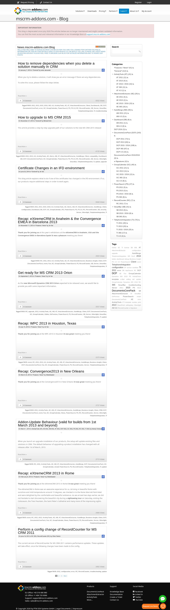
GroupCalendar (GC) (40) (124, 165)
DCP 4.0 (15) (121, 152)
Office (121, 288)
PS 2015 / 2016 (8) (123, 194)
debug (127, 259)
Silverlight (102, 159)
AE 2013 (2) (121, 100)
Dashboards (95, 105)
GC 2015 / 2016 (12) (124, 174)
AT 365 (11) (121, 87)
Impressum (77, 608)
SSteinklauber (50, 375)
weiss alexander (46, 70)
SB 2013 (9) (121, 210)
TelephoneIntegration (85, 111)
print (139, 302)
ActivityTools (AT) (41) (122, 74)
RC (77, 108)
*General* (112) (120, 71)
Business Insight (92, 261)
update (97, 162)
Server (96, 108)
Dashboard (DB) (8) (122, 120)
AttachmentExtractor (77, 105)
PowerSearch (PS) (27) (123, 184)
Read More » (22, 96)
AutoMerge (80, 156)
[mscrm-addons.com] (31, 11)
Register (138, 2)
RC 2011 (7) (121, 204)
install (57, 467)
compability (94, 156)
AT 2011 (57, 429)
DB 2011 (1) (121, 123)
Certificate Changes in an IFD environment (51, 168)
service (129, 267)
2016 (46, 105)
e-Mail (122, 279)
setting (128, 279)
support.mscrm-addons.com (98, 34)
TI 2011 (87, 429)
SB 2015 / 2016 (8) (123, 213)
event (46, 263)
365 (49, 105)
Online (46, 314)
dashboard (120, 259)
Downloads (92, 11)
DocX (133, 256)
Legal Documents (63, 608)
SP (125, 267)
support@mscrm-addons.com (45, 598)
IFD (63, 210)
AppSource (129, 270)
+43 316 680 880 (40, 592)
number (134, 302)
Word (139, 288)
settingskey (129, 305)
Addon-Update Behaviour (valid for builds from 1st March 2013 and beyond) (57, 423)
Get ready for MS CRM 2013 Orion (45, 273)
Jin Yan (42, 171)
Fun (49, 263)
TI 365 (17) (120, 233)
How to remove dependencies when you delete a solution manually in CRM (56, 65)
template (115, 279)
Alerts (52, 156)
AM (56, 156)
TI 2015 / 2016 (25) (124, 230)
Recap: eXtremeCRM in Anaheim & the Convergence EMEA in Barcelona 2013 (59, 220)
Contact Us (47, 2)
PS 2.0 (73, 108)
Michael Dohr (48, 121)
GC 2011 (70, 429)
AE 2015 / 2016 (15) (124, 103)
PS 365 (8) (120, 197)
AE (66, 105)
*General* (36, 70)
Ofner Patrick (56, 536)
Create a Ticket (116, 597)
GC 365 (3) (120, 178)
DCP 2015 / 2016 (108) (125, 145)
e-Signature (133, 308)
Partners (112, 11)
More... (90, 600)
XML (135, 247)
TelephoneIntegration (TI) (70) (126, 220)
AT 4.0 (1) (120, 90)
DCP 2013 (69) (122, 142)
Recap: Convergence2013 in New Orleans (51, 371)
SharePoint (121, 305)
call (133, 279)
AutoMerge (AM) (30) (122, 110)
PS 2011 (75, 429)
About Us (134, 11)
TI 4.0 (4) (120, 236)
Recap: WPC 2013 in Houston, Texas (47, 323)
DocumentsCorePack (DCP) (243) (127, 133)
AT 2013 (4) (121, 81)
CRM (100, 410)
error (41, 108)
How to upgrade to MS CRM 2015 (44, 117)
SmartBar (102, 108)
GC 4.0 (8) (120, 181)
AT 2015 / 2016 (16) (124, 84)
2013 (37, 105)
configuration (26, 210)
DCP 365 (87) (121, 149)
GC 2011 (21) (121, 168)
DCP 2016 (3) (119, 129)
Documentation (116, 594)
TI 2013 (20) (121, 226)
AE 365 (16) (121, 107)
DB (101, 105)
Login (149, 2)
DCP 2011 (63, 429)
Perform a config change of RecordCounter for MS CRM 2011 (57, 531)
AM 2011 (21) (121, 113)
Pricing (102, 11)
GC (44, 108)
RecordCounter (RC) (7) (123, 200)
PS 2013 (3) (121, 191)
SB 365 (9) (120, 217)
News (63, 413)
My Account (146, 11)
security (103, 210)
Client (88, 105)
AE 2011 (45, 429)
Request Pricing (27, 2)
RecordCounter (84, 108)
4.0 (53, 105)
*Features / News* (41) (123, 68)
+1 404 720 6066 (40, 595)
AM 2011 (51, 429)
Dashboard (102, 156)
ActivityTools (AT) (37, 429)
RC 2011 (81, 429)
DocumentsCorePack (30, 108)
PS (69, 108)
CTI (123, 302)
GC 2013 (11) (121, 171)
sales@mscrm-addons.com (41, 601)
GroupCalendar (51, 108)
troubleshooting (101, 111)
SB (92, 108)
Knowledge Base (117, 591)
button (114, 259)
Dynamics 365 (117, 276)
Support (123, 11)
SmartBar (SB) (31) (121, 207)
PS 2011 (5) (121, 187)
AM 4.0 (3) (120, 116)
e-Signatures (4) (120, 161)
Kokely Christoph (97, 429)
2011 (33, 105)
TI (94, 111)
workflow (135, 267)
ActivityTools (59, 105)
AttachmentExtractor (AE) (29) (126, 94)
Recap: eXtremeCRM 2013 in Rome (46, 473)
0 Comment (27, 101)
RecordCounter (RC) (43, 536)
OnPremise (54, 314)
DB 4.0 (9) (120, 126)
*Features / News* (40, 225)
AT (68, 105)
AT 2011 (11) (121, 77)
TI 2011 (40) (121, 223)
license (126, 247)
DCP (104, 105)
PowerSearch (63, 108)
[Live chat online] (162, 599)
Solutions (79, 11)
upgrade (104, 162)
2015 (41, 105)
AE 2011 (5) (121, 97)
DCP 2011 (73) (122, 139)
